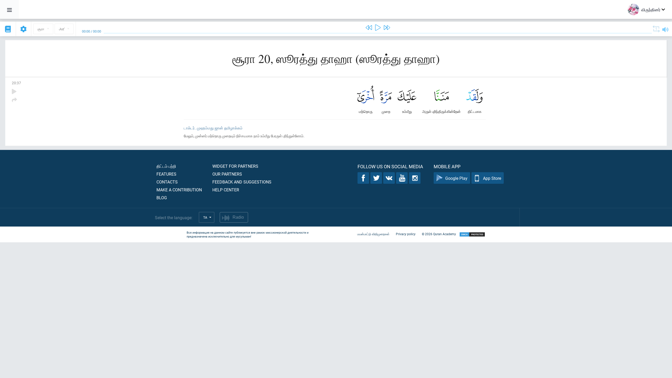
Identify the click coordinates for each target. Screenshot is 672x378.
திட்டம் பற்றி (166, 166)
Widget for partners (235, 166)
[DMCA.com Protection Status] (472, 234)
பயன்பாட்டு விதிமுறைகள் (373, 234)
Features (166, 174)
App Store (492, 178)
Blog (161, 197)
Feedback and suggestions (241, 182)
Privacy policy (406, 234)
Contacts (167, 182)
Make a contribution (179, 189)
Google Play (456, 178)
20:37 (16, 82)
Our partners (227, 174)
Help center (225, 189)
